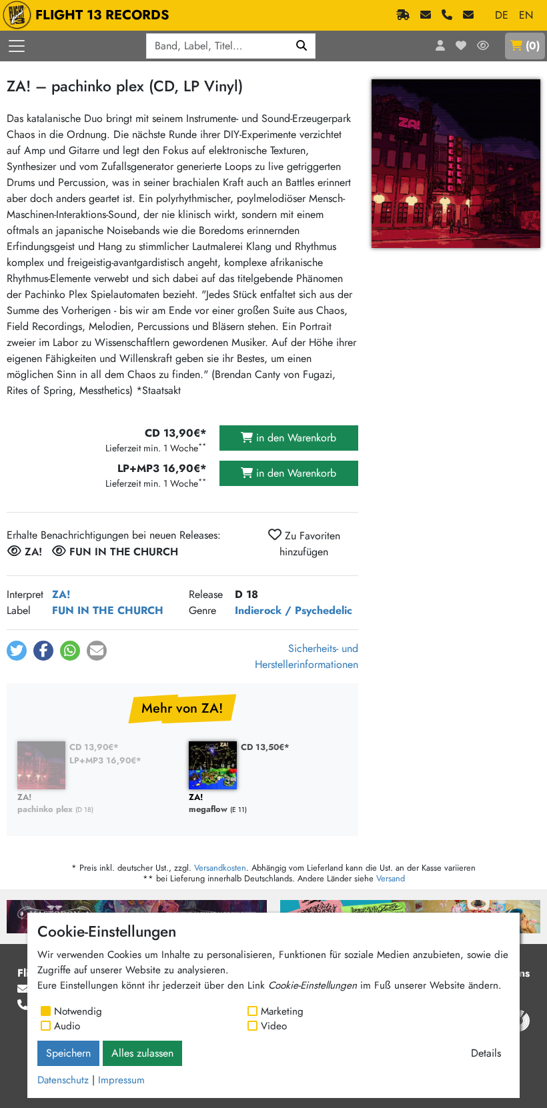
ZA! (61, 594)
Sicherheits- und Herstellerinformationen (306, 656)
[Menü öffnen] (16, 46)
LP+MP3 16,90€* (105, 760)
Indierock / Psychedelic (293, 610)
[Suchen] (302, 46)
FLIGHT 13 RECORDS (102, 15)
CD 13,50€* (265, 747)
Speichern (68, 1053)
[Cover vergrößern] (456, 163)
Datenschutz (63, 1080)
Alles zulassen (142, 1053)
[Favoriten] (461, 46)
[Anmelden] (440, 46)
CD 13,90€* (94, 747)
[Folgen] (483, 46)
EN (526, 15)
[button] (17, 651)
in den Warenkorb (294, 437)
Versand (390, 878)
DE (501, 15)
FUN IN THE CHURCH (107, 610)
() (533, 45)
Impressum (121, 1080)
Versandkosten (220, 867)
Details (486, 1053)
